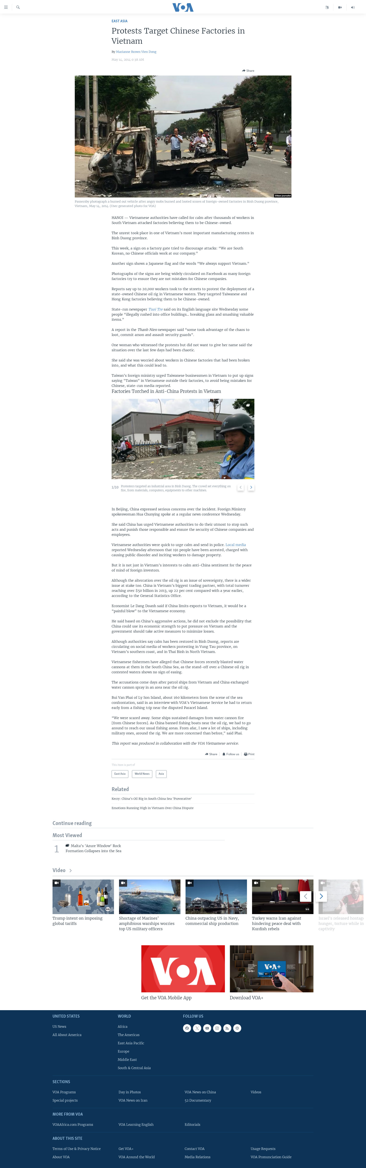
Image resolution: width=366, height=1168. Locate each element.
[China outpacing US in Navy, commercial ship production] (216, 897)
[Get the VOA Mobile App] (183, 968)
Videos (256, 1092)
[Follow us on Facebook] (187, 1028)
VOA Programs (64, 1092)
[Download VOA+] (271, 968)
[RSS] (227, 1028)
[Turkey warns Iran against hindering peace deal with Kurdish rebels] (282, 897)
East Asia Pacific (131, 1043)
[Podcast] (237, 1028)
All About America (67, 1035)
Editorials (192, 1125)
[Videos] (340, 7)
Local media (236, 545)
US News (59, 1027)
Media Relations (198, 1157)
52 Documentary (198, 1100)
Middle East (127, 1060)
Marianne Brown (128, 52)
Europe (123, 1051)
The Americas (129, 1035)
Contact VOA (195, 1149)
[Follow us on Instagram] (217, 1028)
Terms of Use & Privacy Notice (77, 1149)
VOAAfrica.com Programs (73, 1125)
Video (59, 871)
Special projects (65, 1100)
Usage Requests (263, 1149)
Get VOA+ (126, 1149)
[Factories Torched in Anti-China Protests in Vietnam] (183, 439)
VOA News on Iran (133, 1100)
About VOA (61, 1157)
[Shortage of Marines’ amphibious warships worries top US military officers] (149, 897)
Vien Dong (148, 52)
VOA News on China (200, 1092)
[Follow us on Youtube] (207, 1028)
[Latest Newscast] (353, 7)
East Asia (120, 21)
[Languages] (327, 7)
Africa (123, 1027)
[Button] (248, 70)
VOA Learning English (136, 1125)
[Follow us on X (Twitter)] (197, 1028)
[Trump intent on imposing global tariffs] (83, 897)
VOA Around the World (137, 1157)
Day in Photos (130, 1092)
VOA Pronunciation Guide (271, 1157)
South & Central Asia (134, 1068)
